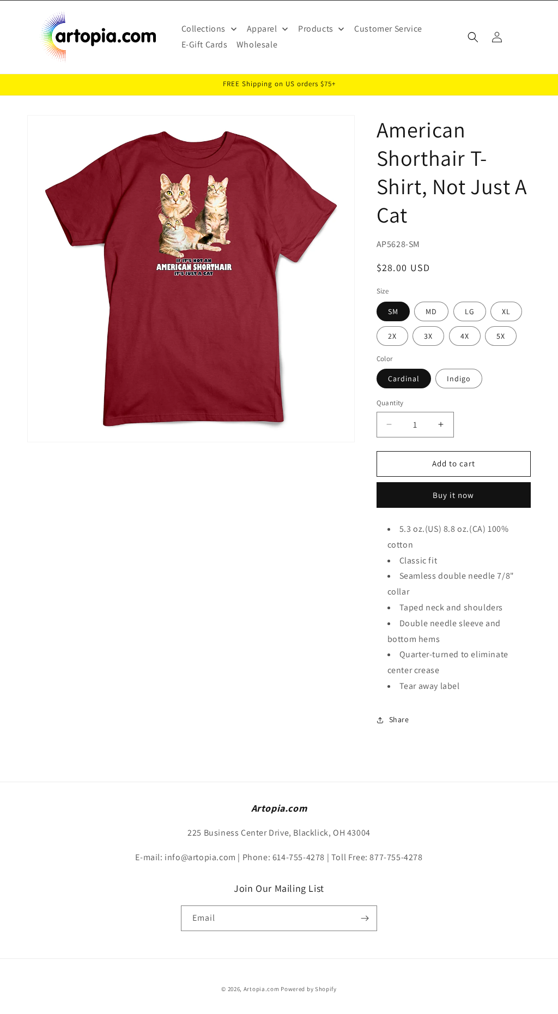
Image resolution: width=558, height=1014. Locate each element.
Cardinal (404, 378)
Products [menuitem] (315, 28)
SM (393, 311)
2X (392, 336)
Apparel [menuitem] (262, 28)
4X (464, 336)
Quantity (390, 402)
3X (428, 336)
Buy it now (453, 495)
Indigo (459, 378)
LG (470, 311)
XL (506, 311)
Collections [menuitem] (203, 28)
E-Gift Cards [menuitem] (204, 44)
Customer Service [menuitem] (388, 28)
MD (431, 311)
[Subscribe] (365, 918)
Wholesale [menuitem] (256, 44)
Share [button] (399, 719)
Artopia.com (262, 989)
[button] (473, 37)
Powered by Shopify (309, 989)
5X (500, 336)
